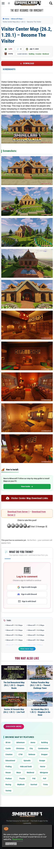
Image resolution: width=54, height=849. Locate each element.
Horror (42, 767)
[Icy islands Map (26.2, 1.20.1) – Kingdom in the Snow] (40, 699)
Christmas (20, 748)
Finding (9, 767)
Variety (8, 791)
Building (31, 54)
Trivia (45, 784)
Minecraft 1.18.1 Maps (36, 640)
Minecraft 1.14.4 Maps (36, 630)
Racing (8, 784)
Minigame (44, 773)
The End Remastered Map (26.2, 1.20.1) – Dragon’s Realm (14, 685)
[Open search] (51, 3)
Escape (42, 761)
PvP (44, 779)
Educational (10, 761)
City (31, 748)
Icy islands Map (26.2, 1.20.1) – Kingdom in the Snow (40, 712)
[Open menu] (3, 3)
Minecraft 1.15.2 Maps (14, 635)
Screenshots (9, 69)
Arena (33, 742)
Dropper (44, 754)
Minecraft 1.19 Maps (35, 645)
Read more (17, 839)
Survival (34, 784)
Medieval (45, 54)
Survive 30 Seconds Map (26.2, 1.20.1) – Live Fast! (14, 710)
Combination (43, 748)
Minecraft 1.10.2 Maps (14, 625)
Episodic (27, 761)
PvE (33, 779)
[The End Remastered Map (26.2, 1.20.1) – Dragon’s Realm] (14, 672)
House (8, 773)
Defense (32, 754)
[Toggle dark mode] (9, 3)
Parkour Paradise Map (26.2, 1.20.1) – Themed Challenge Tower (40, 685)
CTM (20, 754)
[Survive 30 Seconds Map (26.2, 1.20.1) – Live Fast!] (14, 699)
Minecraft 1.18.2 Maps (14, 645)
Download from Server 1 (19, 512)
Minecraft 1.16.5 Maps (36, 635)
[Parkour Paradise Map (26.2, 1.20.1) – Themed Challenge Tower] (40, 672)
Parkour (9, 779)
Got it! (11, 844)
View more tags (27, 649)
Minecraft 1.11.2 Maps (36, 625)
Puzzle (22, 779)
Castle (8, 748)
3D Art (8, 742)
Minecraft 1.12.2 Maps (14, 630)
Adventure (20, 742)
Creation (38, 54)
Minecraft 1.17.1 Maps (14, 640)
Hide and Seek (26, 767)
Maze (18, 773)
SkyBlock (20, 784)
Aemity (10, 54)
